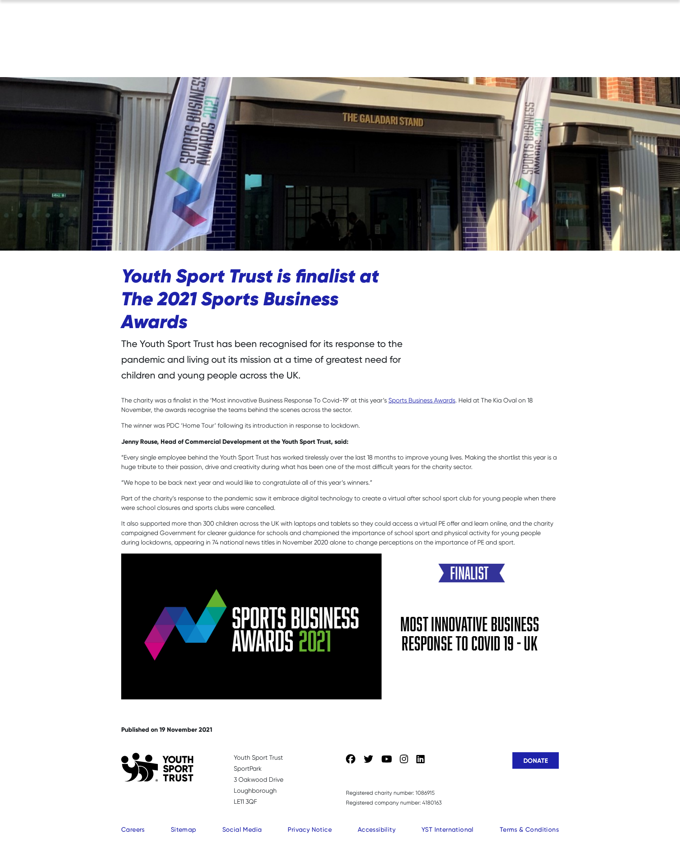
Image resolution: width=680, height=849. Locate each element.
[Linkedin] (420, 759)
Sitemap (183, 829)
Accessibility (376, 829)
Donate (535, 760)
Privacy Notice (310, 829)
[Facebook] (350, 759)
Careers (133, 829)
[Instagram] (404, 759)
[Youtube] (386, 759)
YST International (447, 829)
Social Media (242, 829)
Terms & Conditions (529, 829)
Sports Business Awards (421, 400)
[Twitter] (368, 759)
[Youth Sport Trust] (157, 767)
